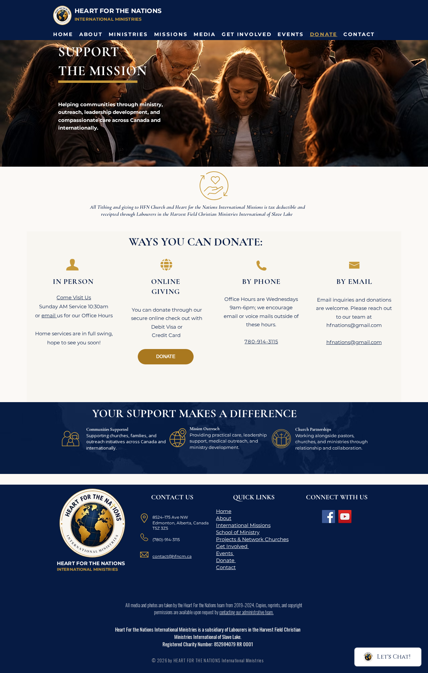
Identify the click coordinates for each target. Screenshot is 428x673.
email (49, 315)
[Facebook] (328, 516)
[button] (91, 34)
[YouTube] (344, 516)
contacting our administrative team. (246, 612)
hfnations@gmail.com (354, 325)
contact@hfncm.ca (172, 556)
